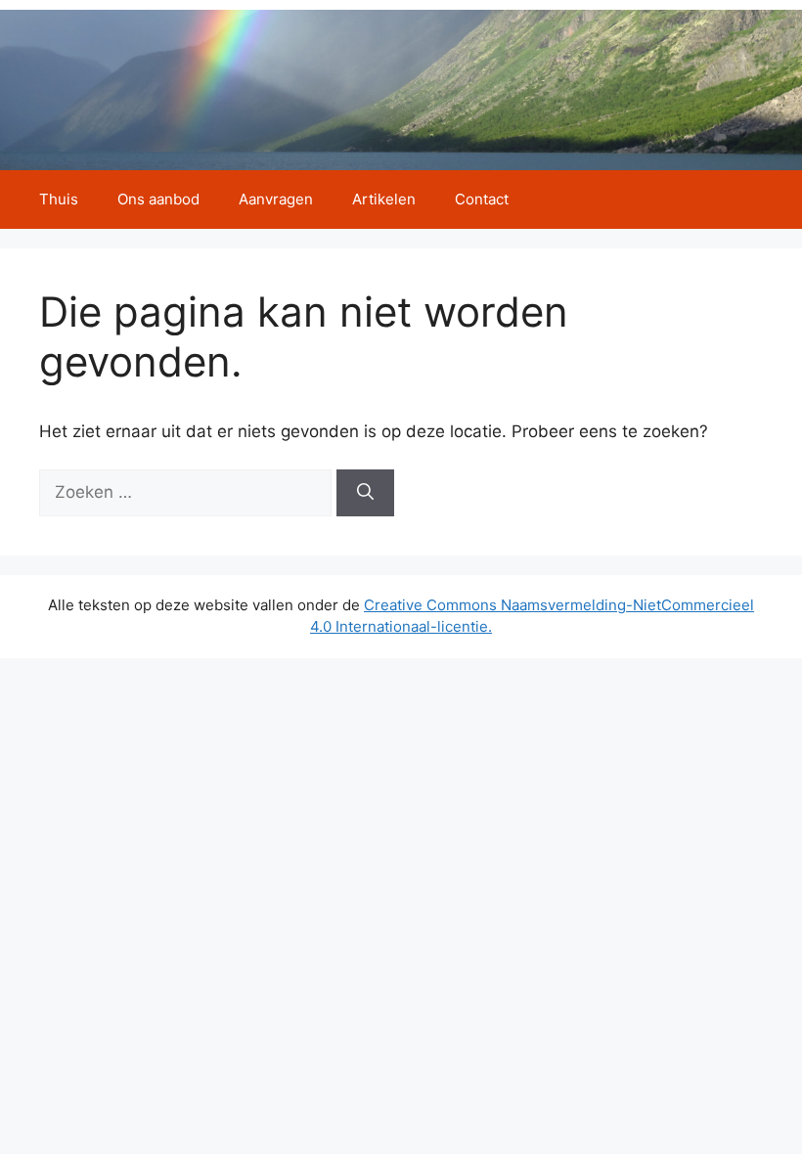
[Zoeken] (365, 492)
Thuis (58, 199)
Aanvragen (276, 199)
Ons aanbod (158, 199)
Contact (482, 199)
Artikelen (384, 199)
